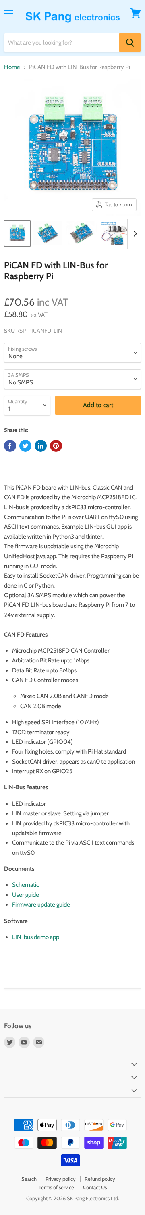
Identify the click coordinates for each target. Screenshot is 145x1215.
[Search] (130, 42)
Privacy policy (61, 1179)
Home (12, 67)
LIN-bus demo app (35, 937)
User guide (25, 894)
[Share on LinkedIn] (41, 446)
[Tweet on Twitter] (25, 446)
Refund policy (100, 1179)
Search (29, 1179)
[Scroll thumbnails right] (133, 234)
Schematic (25, 884)
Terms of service (56, 1187)
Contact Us (95, 1187)
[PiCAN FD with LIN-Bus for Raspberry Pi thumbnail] (17, 233)
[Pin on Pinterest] (56, 446)
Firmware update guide (41, 904)
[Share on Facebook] (10, 446)
